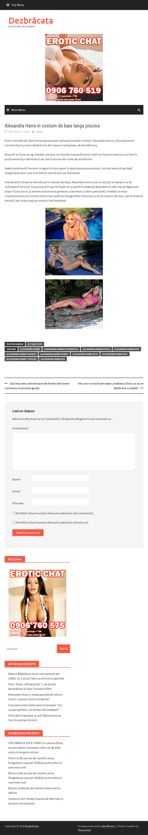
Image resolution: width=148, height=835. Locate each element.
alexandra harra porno (54, 354)
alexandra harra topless (21, 359)
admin (39, 131)
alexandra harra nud (126, 349)
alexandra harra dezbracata (61, 349)
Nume (17, 479)
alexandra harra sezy (115, 354)
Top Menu (17, 5)
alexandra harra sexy (85, 354)
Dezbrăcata (30, 20)
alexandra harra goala (96, 349)
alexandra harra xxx (53, 359)
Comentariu (21, 428)
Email (17, 491)
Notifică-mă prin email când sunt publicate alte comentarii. (54, 513)
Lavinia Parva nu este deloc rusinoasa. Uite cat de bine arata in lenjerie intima (35, 747)
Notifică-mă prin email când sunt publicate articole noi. (51, 522)
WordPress (108, 826)
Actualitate (35, 344)
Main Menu (18, 110)
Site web (18, 503)
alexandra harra (30, 349)
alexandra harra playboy (21, 354)
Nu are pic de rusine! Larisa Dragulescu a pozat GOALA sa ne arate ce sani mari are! (35, 762)
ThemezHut (84, 830)
